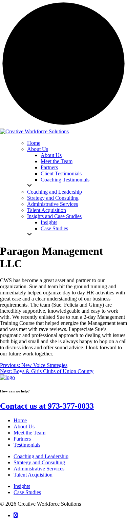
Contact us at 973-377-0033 (47, 406)
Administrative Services (39, 468)
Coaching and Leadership (41, 456)
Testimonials (27, 445)
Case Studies (27, 492)
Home (20, 420)
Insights (22, 486)
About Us (24, 426)
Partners (22, 439)
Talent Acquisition (33, 475)
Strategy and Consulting (39, 462)
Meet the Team (29, 432)
